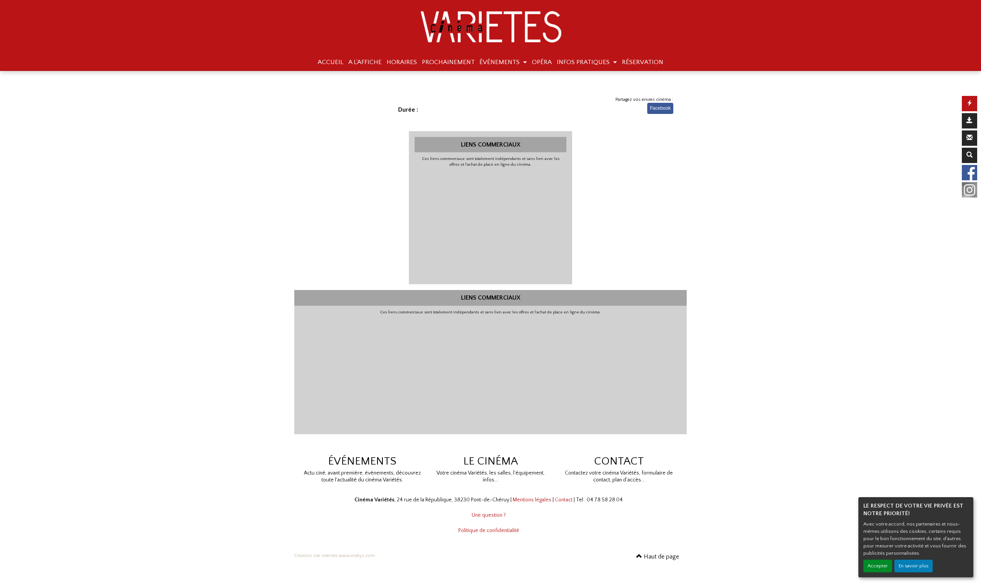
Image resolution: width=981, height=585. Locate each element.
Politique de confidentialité (488, 530)
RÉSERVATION (642, 62)
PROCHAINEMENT (448, 62)
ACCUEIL (330, 62)
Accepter (878, 566)
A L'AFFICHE (365, 62)
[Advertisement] (491, 224)
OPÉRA (542, 62)
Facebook (660, 108)
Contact (564, 500)
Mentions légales (532, 500)
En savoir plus (914, 566)
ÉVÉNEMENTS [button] (500, 62)
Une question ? (489, 515)
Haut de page (660, 556)
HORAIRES (402, 62)
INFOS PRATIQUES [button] (584, 62)
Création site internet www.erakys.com (334, 555)
